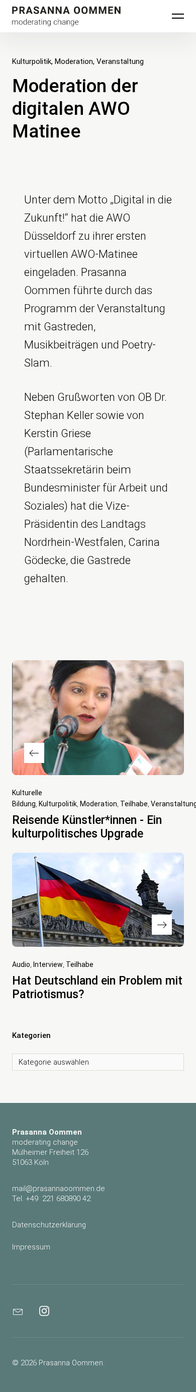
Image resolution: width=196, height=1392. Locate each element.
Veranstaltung (120, 61)
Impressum (31, 1246)
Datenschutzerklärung (49, 1224)
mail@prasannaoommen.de (58, 1188)
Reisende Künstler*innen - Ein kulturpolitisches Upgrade (87, 827)
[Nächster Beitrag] (98, 900)
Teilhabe (134, 804)
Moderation (74, 61)
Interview (48, 964)
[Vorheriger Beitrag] (98, 717)
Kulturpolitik (31, 61)
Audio (21, 964)
